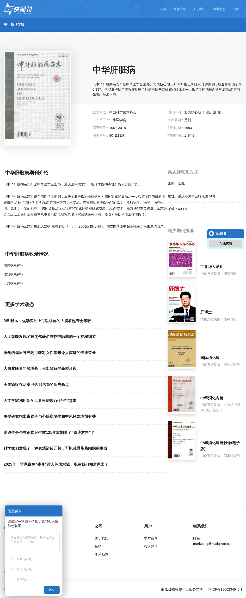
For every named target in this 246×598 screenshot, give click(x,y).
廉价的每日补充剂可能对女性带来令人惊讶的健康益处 (50, 353)
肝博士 (206, 312)
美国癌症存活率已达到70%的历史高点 (36, 384)
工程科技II (66, 34)
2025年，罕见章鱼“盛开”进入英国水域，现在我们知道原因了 (56, 464)
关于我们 (199, 9)
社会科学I (194, 34)
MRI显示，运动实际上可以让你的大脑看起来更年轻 (47, 321)
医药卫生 (116, 34)
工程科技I (41, 34)
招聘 (236, 9)
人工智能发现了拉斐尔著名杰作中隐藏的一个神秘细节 (50, 336)
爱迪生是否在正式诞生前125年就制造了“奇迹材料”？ (49, 432)
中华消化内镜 (211, 398)
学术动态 (219, 9)
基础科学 (16, 34)
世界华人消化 (211, 266)
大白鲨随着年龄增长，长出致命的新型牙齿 (40, 368)
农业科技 (92, 34)
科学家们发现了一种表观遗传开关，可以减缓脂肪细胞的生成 (55, 448)
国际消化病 (210, 358)
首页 (163, 9)
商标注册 (179, 9)
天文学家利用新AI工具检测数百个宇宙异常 (40, 401)
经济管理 (16, 47)
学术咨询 (151, 538)
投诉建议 (151, 546)
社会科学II (220, 34)
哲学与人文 (167, 34)
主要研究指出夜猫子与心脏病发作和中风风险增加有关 (50, 416)
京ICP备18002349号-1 (224, 589)
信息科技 (141, 34)
